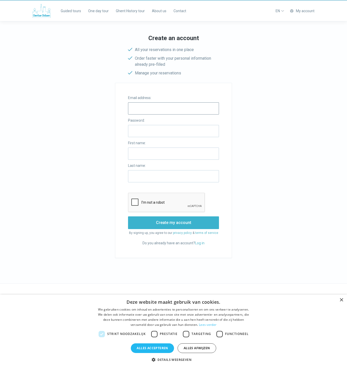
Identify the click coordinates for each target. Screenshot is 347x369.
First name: (137, 143)
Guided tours (71, 11)
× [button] (341, 300)
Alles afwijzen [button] (197, 348)
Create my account (173, 222)
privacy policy (182, 233)
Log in (199, 243)
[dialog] (173, 332)
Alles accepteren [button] (152, 348)
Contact (180, 11)
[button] (173, 360)
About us (159, 11)
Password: (136, 120)
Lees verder (207, 325)
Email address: (139, 98)
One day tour (98, 11)
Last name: (137, 166)
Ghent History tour (130, 11)
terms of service (206, 233)
